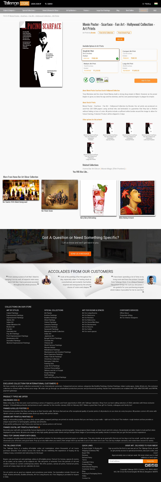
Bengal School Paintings (53, 338)
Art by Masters (71, 10)
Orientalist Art (11, 331)
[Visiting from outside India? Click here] (57, 384)
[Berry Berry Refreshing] (98, 198)
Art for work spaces (89, 331)
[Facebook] (149, 466)
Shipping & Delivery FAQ (90, 451)
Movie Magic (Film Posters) (113, 169)
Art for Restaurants (89, 325)
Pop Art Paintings (13, 334)
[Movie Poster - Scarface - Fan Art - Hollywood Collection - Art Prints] (41, 54)
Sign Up (38, 4)
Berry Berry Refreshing (88, 218)
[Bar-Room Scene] (60, 194)
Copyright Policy (88, 462)
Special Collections (28, 10)
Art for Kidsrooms (88, 320)
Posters (86, 10)
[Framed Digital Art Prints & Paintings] (39, 427)
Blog (118, 10)
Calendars (143, 10)
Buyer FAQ (86, 453)
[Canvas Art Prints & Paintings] (32, 417)
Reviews (85, 455)
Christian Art (48, 341)
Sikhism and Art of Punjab (53, 370)
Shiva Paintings (49, 320)
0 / (146, 4)
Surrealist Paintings (13, 341)
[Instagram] (153, 466)
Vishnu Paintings (50, 322)
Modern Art (11, 327)
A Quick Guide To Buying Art (92, 448)
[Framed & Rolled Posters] (28, 408)
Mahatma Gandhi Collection (54, 331)
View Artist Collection (106, 32)
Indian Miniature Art (13, 325)
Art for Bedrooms (88, 315)
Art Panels (48, 313)
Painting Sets (49, 364)
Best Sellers (130, 10)
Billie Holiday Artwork (126, 218)
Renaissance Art (12, 338)
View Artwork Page (124, 32)
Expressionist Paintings (15, 315)
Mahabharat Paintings (52, 350)
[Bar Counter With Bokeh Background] (21, 190)
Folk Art (9, 329)
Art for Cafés (87, 329)
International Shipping (90, 467)
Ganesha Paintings (51, 325)
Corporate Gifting (126, 315)
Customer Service (88, 469)
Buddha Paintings (50, 318)
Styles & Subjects (9, 10)
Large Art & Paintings (52, 366)
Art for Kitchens (88, 318)
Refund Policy (87, 458)
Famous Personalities (52, 368)
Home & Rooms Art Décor (51, 10)
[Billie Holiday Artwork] (137, 198)
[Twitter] (146, 466)
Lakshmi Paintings (50, 327)
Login (33, 4)
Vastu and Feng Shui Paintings (55, 377)
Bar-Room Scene (47, 211)
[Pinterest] (156, 466)
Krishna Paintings (50, 315)
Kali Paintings (49, 375)
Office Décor (124, 313)
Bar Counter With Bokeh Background (15, 202)
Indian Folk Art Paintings (53, 357)
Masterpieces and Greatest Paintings (57, 352)
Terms (84, 460)
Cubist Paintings (12, 313)
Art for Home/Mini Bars (90, 322)
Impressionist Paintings (15, 318)
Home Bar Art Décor (91, 169)
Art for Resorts (87, 327)
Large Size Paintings (103, 10)
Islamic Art (10, 320)
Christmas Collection (51, 359)
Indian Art (10, 322)
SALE (154, 10)
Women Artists (49, 347)
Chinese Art (48, 343)
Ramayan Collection (51, 361)
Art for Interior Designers (129, 318)
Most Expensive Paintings (53, 354)
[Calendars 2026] (18, 400)
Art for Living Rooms (89, 313)
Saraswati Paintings (51, 329)
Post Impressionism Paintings (17, 336)
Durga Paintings (50, 373)
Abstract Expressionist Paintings (18, 343)
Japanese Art (49, 336)
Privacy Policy (87, 464)
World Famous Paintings (53, 345)
